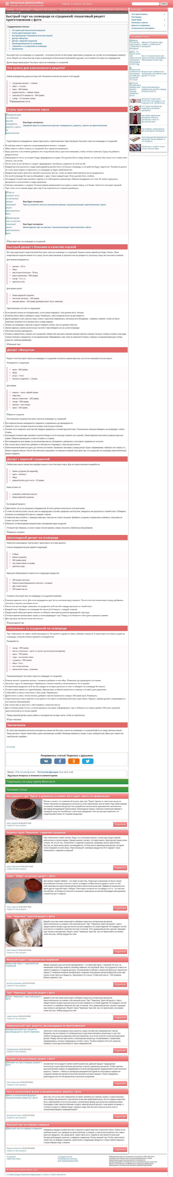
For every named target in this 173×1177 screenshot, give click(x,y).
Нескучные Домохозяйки (26, 2)
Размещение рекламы (67, 1159)
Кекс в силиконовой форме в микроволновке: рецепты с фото (44, 1091)
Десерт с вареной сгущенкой (24, 41)
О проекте (76, 3)
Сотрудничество (65, 1157)
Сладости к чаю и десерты (16, 825)
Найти (164, 4)
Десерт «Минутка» (20, 38)
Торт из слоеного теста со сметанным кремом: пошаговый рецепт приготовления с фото (64, 205)
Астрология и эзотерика (142, 28)
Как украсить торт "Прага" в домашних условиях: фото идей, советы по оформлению (58, 796)
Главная (66, 3)
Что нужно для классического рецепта (28, 30)
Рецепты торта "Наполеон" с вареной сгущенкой (36, 832)
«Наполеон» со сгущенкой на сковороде (29, 46)
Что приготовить (139, 14)
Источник (11, 747)
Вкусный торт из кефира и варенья (28, 1124)
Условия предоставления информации (24, 1174)
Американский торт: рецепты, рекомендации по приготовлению (46, 1025)
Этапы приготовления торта (24, 33)
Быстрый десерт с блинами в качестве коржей (32, 36)
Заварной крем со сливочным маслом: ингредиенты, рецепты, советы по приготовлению (65, 125)
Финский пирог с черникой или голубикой (33, 959)
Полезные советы (139, 22)
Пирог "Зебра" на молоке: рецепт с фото (31, 875)
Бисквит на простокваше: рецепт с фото (31, 1058)
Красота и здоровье (140, 25)
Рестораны (136, 17)
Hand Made (136, 20)
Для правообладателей (68, 1161)
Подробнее (120, 824)
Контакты (87, 3)
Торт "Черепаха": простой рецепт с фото (31, 916)
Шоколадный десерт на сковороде (27, 43)
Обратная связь (14, 1159)
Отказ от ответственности (54, 1174)
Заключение (17, 49)
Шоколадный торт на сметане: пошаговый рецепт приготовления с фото (57, 227)
